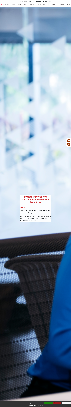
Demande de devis (47, 1)
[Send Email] (68, 140)
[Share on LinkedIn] (68, 144)
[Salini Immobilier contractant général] (8, 4)
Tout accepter (48, 403)
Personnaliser (66, 403)
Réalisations (41, 4)
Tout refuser (57, 403)
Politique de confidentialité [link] (36, 405)
